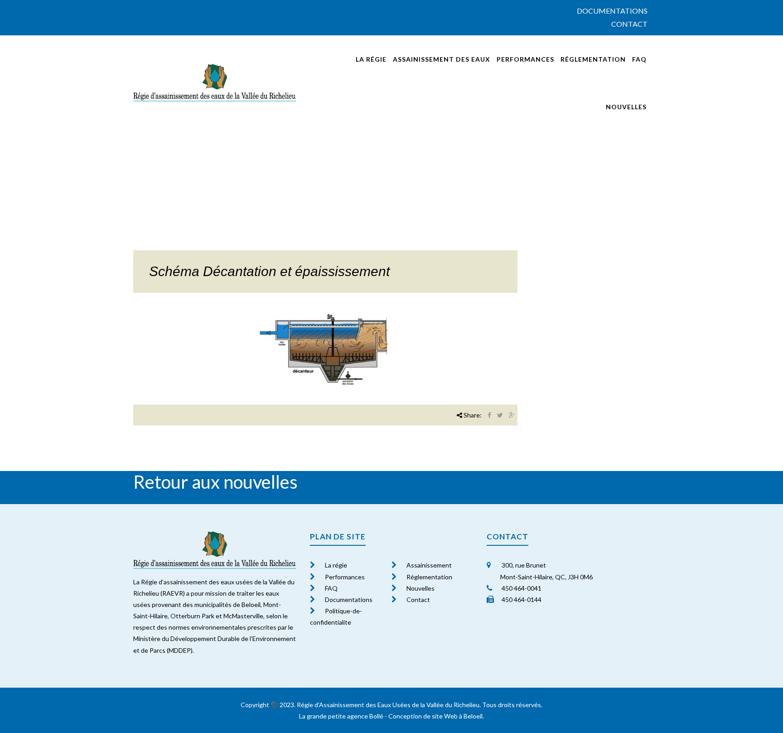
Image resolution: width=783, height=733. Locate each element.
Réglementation (593, 59)
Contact (629, 23)
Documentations (612, 10)
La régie (371, 59)
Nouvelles (626, 107)
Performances (525, 59)
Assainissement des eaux (441, 59)
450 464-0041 (520, 588)
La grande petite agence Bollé (341, 716)
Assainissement (429, 565)
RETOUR (146, 498)
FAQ (639, 59)
